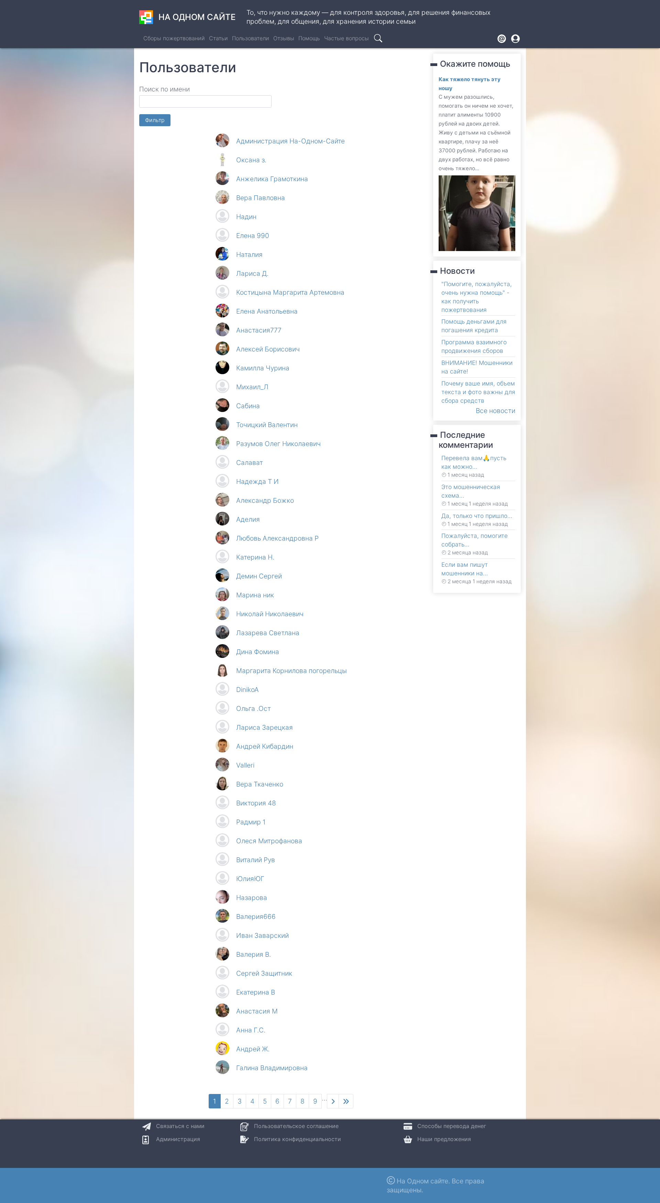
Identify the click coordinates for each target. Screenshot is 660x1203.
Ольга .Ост (253, 708)
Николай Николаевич (270, 614)
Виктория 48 (256, 803)
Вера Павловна (260, 198)
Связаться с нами (180, 1126)
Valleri (245, 765)
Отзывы (283, 38)
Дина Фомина (257, 652)
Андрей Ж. (253, 1049)
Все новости (495, 411)
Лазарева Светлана (267, 633)
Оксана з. (251, 160)
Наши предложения (444, 1139)
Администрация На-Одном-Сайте (290, 141)
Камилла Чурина (262, 368)
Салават (249, 462)
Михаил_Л (252, 387)
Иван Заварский (262, 935)
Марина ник (255, 595)
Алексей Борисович (268, 349)
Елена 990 (252, 235)
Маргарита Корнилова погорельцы (291, 670)
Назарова (251, 897)
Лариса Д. (252, 273)
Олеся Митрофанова (269, 841)
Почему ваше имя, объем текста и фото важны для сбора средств (478, 392)
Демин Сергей (259, 576)
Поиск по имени (164, 89)
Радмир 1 (251, 822)
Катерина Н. (255, 557)
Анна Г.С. (250, 1030)
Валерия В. (253, 954)
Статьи (218, 38)
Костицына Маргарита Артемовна (290, 292)
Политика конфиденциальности (297, 1139)
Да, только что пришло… (476, 515)
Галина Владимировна (272, 1068)
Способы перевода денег (451, 1126)
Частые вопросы (346, 38)
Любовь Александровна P (277, 538)
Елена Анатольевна (267, 311)
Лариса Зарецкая (264, 727)
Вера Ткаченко (259, 784)
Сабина (248, 406)
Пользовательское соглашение (296, 1126)
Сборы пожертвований (174, 38)
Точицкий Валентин (267, 425)
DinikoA (247, 689)
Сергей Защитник (264, 973)
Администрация (178, 1139)
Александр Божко (265, 500)
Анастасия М (257, 1011)
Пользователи (250, 38)
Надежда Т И (257, 481)
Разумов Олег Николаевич (278, 444)
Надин (246, 217)
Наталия (249, 254)
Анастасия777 (259, 330)
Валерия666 (256, 916)
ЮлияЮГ (250, 879)
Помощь (309, 38)
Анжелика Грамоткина (272, 179)
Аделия (248, 519)
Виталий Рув (255, 860)
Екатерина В (255, 992)
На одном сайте (196, 17)
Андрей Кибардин (264, 746)
